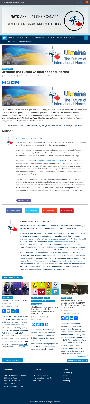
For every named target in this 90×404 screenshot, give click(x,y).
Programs (39, 38)
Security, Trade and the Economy (43, 301)
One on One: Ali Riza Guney (15, 300)
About (10, 38)
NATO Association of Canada (28, 76)
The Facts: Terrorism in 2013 (14, 360)
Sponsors (11, 42)
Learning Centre (23, 42)
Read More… (23, 347)
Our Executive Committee (43, 378)
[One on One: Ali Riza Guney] (16, 288)
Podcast (28, 38)
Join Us (58, 38)
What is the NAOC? (40, 375)
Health (47, 298)
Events (18, 38)
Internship (68, 38)
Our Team (37, 381)
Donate (49, 38)
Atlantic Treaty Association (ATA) (51, 160)
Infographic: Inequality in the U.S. (78, 360)
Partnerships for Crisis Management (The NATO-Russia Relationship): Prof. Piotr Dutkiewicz (73, 304)
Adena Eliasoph (37, 298)
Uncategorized (7, 69)
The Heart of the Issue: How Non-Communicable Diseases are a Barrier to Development (44, 310)
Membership (67, 372)
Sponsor (66, 378)
